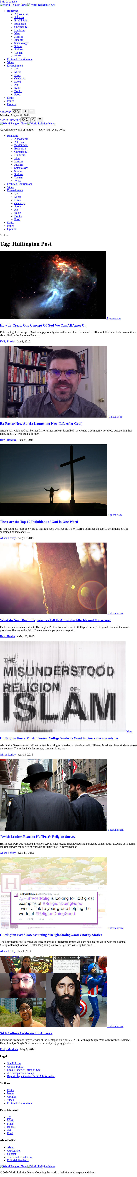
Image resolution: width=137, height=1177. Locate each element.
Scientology (21, 43)
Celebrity (19, 78)
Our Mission (14, 1150)
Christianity (20, 26)
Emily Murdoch (9, 1049)
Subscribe (5, 111)
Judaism (18, 39)
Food (17, 94)
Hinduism (19, 30)
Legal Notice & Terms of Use (23, 1069)
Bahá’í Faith (21, 20)
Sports (17, 81)
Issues (10, 100)
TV (16, 68)
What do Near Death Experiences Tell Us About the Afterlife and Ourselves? (55, 620)
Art (16, 84)
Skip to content (8, 1)
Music (17, 71)
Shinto (18, 46)
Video (10, 62)
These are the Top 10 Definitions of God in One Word (39, 522)
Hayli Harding (8, 439)
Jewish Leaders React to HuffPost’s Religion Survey (37, 836)
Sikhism (18, 49)
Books (18, 91)
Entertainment (15, 65)
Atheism (19, 17)
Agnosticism (21, 14)
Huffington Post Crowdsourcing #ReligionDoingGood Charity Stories (51, 935)
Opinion (11, 104)
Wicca (17, 55)
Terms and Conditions (19, 1157)
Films (17, 75)
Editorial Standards (18, 1160)
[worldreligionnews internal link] (27, 4)
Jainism (18, 36)
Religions (12, 10)
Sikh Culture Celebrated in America (26, 1033)
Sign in (4, 119)
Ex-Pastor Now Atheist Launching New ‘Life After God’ (41, 423)
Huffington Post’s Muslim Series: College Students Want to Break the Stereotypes (59, 738)
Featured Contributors (19, 59)
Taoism (18, 52)
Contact (11, 1153)
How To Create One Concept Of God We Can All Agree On (43, 325)
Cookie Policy (15, 1066)
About (10, 1147)
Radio (17, 88)
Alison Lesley (8, 538)
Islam (17, 33)
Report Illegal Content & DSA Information (31, 1076)
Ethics (10, 97)
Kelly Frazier (7, 341)
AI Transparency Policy (20, 1073)
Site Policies (14, 1063)
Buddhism (20, 23)
